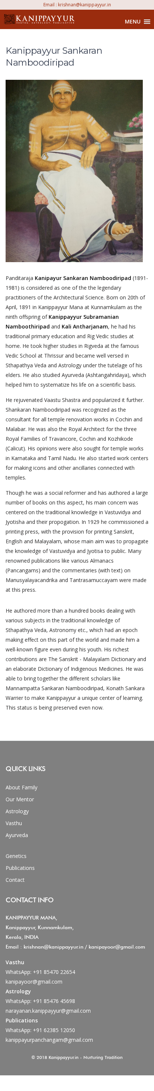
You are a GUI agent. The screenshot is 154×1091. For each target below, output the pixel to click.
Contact (15, 879)
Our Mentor (20, 799)
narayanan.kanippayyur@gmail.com (48, 1010)
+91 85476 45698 (54, 1000)
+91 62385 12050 (54, 1030)
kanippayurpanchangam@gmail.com (49, 1039)
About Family (21, 787)
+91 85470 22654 (54, 971)
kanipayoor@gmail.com (34, 981)
